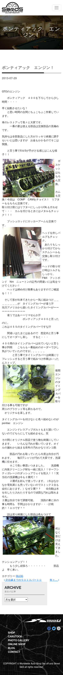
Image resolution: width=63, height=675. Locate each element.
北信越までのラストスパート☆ (23, 580)
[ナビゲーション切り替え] (56, 7)
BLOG (19, 576)
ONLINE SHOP (16, 644)
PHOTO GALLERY (18, 640)
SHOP (11, 632)
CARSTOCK (15, 636)
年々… (54, 580)
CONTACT (14, 651)
